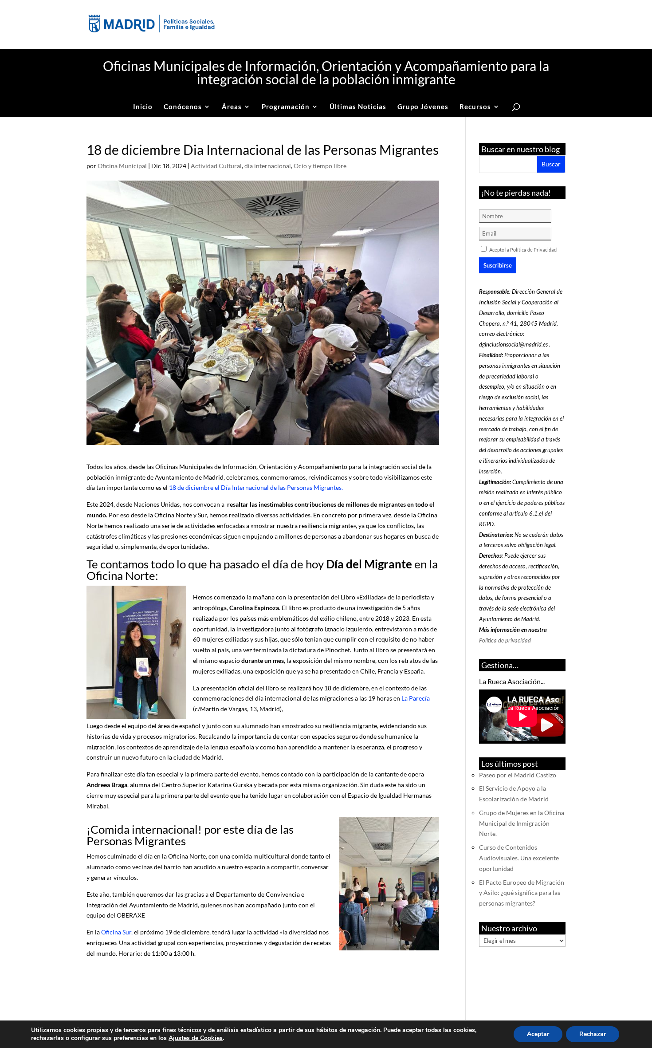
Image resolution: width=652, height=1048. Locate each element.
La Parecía (415, 698)
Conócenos (183, 106)
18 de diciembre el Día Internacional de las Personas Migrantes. (256, 487)
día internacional (267, 165)
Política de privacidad (505, 640)
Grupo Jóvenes (422, 106)
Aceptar (538, 1034)
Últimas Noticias (358, 106)
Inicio (143, 106)
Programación (286, 106)
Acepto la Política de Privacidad (523, 249)
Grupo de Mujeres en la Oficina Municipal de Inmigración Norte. (521, 823)
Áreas (232, 106)
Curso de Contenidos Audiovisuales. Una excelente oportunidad (519, 857)
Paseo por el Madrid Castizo (517, 775)
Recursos (475, 106)
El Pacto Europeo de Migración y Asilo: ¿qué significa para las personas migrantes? (521, 893)
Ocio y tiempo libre (320, 165)
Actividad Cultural (216, 165)
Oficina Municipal (122, 165)
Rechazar (592, 1034)
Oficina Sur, (116, 932)
